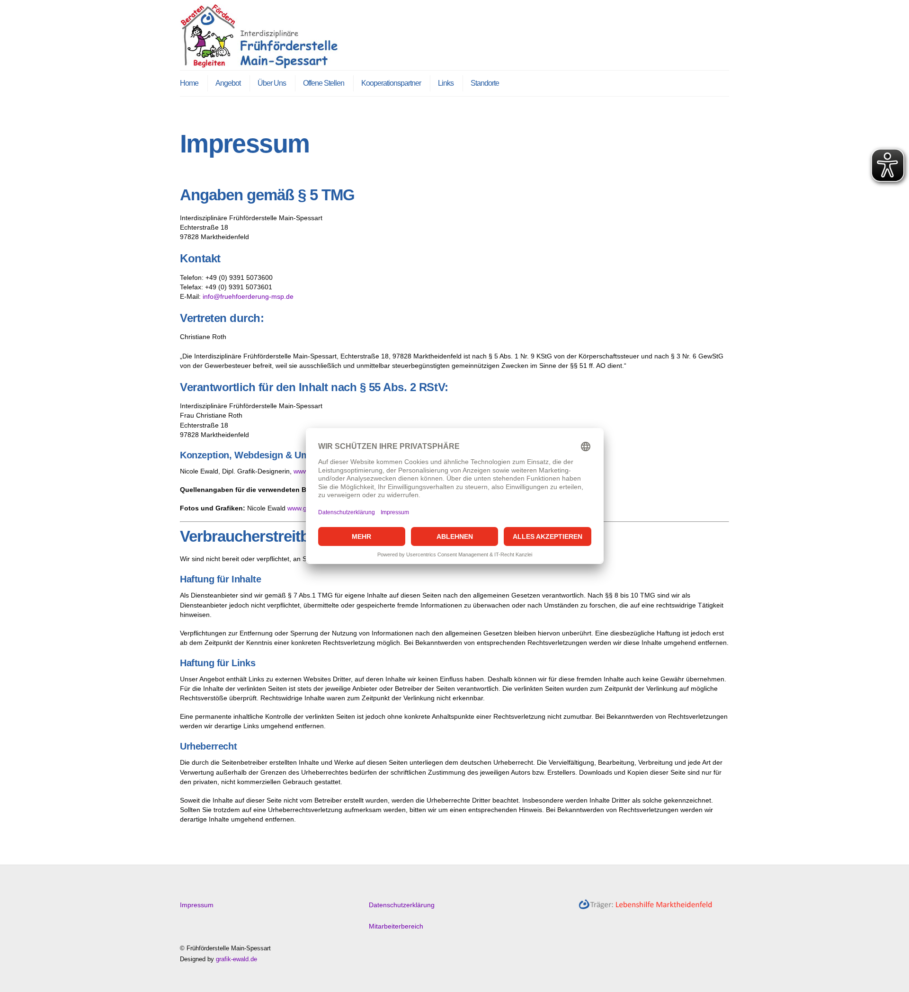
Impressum (197, 905)
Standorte (485, 83)
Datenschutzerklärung (402, 905)
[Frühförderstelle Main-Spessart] (263, 64)
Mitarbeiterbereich (396, 926)
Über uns (272, 83)
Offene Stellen (323, 83)
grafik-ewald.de (236, 959)
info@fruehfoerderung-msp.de (248, 296)
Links (446, 83)
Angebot (228, 83)
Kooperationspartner (391, 83)
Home (189, 83)
